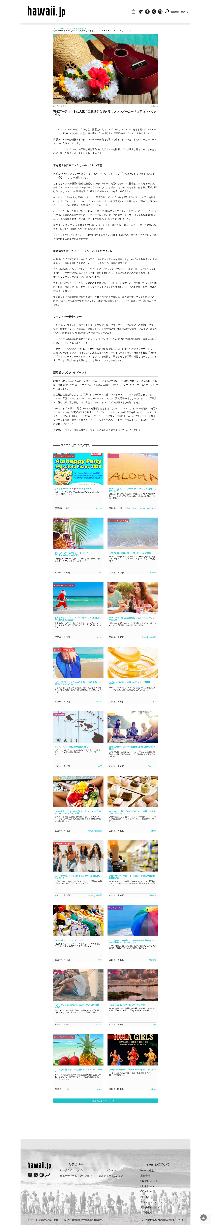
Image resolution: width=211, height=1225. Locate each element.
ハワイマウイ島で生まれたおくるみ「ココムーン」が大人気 (132, 618)
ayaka (99, 1088)
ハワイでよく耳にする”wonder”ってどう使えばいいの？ (77, 1005)
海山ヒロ (152, 766)
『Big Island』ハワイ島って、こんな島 (127, 1004)
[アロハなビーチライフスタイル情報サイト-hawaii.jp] (46, 16)
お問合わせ (146, 1212)
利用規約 (145, 1196)
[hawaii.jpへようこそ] (39, 1168)
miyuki (99, 507)
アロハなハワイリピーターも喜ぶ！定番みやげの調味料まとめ (132, 876)
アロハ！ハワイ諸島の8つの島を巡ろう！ (73, 746)
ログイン (185, 11)
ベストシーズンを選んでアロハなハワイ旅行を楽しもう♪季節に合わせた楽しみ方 (132, 941)
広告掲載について (150, 1207)
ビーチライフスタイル (72, 1170)
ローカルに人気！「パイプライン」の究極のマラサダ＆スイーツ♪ (132, 812)
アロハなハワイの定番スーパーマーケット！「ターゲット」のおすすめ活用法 (78, 554)
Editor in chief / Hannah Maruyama (140, 507)
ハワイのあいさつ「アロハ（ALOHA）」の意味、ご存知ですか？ (132, 489)
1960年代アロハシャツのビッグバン (71, 940)
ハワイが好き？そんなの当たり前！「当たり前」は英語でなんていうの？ (78, 683)
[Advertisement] (105, 1126)
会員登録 (175, 11)
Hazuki (153, 572)
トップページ (59, 28)
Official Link (146, 1191)
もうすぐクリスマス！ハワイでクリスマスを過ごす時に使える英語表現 (78, 618)
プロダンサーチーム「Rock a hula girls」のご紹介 (132, 1069)
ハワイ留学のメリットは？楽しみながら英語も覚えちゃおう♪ (78, 876)
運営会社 (145, 1175)
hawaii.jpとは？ (148, 1170)
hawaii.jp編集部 (149, 637)
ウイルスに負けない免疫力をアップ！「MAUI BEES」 (129, 683)
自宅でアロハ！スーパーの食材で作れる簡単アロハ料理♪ (132, 747)
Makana (98, 572)
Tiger (154, 701)
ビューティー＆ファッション (76, 1175)
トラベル (111, 1170)
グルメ (95, 1170)
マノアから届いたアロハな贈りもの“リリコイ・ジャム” (78, 1070)
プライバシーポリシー (152, 1202)
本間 (100, 766)
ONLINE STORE (149, 1181)
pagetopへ (203, 1217)
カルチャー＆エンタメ (111, 1175)
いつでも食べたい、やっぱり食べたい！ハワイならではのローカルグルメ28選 (78, 812)
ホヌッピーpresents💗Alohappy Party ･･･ (74, 488)
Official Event (147, 1186)
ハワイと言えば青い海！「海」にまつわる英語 (130, 553)
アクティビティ (76, 28)
